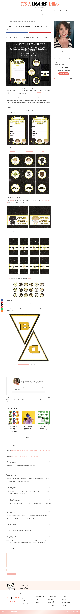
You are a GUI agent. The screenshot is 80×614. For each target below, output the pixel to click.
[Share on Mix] (2, 311)
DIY (50, 597)
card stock (12, 151)
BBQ (23, 604)
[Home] (6, 21)
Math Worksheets (39, 601)
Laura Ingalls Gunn (11, 536)
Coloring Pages (39, 605)
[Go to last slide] (9, 424)
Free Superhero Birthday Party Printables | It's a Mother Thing (24, 456)
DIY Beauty (51, 599)
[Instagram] (14, 392)
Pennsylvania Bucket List (45, 398)
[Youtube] (17, 392)
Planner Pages (39, 597)
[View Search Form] (7, 4)
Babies (64, 597)
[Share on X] (2, 304)
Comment (9, 554)
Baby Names (34, 10)
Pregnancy (26, 10)
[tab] (26, 437)
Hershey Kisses (30, 278)
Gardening (51, 601)
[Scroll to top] (77, 610)
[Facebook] (13, 392)
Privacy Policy (14, 611)
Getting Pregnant (17, 10)
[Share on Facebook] (17, 32)
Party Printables (10, 23)
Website (39, 570)
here (43, 151)
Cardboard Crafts (53, 596)
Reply (49, 461)
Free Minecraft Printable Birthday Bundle (43, 428)
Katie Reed (11, 487)
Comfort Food (25, 603)
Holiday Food (25, 601)
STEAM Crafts (52, 604)
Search (55, 76)
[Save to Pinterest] (40, 32)
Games (37, 599)
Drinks (23, 600)
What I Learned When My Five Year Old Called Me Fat (16, 399)
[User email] (20, 392)
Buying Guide (40, 14)
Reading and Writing (40, 596)
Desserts (24, 598)
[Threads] (39, 612)
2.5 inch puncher (29, 151)
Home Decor (52, 602)
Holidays (37, 602)
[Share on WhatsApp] (2, 309)
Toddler (47, 10)
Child (53, 10)
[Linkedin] (19, 392)
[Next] (48, 424)
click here (39, 92)
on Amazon (44, 110)
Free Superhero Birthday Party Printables (28, 428)
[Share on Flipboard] (2, 307)
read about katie (64, 73)
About (3, 611)
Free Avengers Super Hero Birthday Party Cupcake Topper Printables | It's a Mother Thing (30, 450)
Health (59, 10)
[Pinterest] (16, 392)
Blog (8, 611)
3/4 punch (42, 276)
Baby (41, 10)
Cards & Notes (52, 605)
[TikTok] (45, 612)
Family (65, 10)
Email (23, 570)
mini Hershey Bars (24, 235)
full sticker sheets (30, 276)
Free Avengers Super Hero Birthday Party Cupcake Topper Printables (14, 430)
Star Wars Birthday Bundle (23, 364)
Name (8, 570)
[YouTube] (41, 612)
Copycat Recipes (25, 597)
